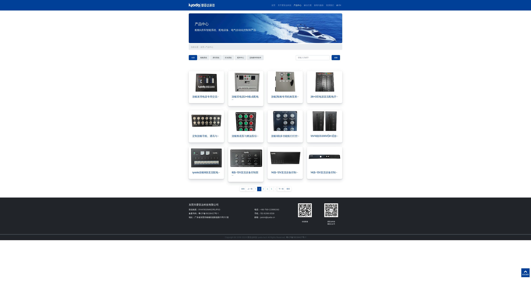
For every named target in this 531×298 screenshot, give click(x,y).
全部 (193, 57)
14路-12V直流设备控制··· (284, 172)
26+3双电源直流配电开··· (324, 96)
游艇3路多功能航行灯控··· (285, 136)
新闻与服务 (319, 5)
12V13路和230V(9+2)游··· (324, 136)
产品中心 (297, 5)
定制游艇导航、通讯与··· (205, 136)
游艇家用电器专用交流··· (205, 96)
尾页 (288, 189)
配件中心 (240, 57)
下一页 (281, 189)
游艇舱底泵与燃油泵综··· (245, 136)
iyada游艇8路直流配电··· (206, 172)
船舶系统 (203, 57)
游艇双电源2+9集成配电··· (245, 98)
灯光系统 (228, 57)
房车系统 (216, 57)
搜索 (336, 57)
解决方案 (308, 5)
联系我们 (330, 5)
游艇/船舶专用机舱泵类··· (285, 96)
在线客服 (305, 222)
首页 (273, 5)
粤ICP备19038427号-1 (296, 237)
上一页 (250, 189)
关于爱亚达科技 (284, 5)
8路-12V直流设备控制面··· (245, 174)
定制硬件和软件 (255, 57)
